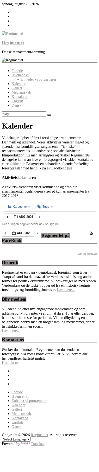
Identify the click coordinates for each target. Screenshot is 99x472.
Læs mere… (11, 331)
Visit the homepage (87, 254)
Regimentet (13, 42)
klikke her (16, 164)
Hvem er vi (20, 75)
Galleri (17, 88)
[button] (91, 233)
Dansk (16, 105)
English (17, 101)
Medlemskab (21, 92)
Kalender (18, 84)
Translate (37, 444)
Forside (17, 71)
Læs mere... (66, 290)
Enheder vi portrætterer (38, 79)
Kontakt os (20, 97)
